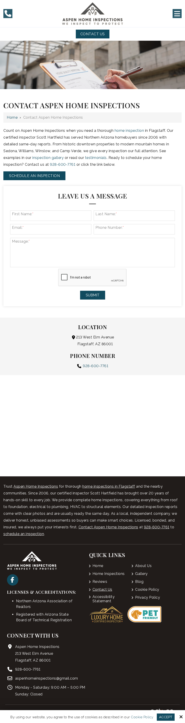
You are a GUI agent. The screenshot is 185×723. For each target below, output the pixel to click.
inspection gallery (48, 158)
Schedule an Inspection (34, 176)
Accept (165, 717)
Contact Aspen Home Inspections (108, 527)
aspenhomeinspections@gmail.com (46, 678)
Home (12, 117)
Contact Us (92, 34)
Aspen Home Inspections (36, 486)
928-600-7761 (62, 164)
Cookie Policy (142, 717)
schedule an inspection (23, 534)
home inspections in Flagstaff (108, 486)
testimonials (96, 158)
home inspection (129, 130)
